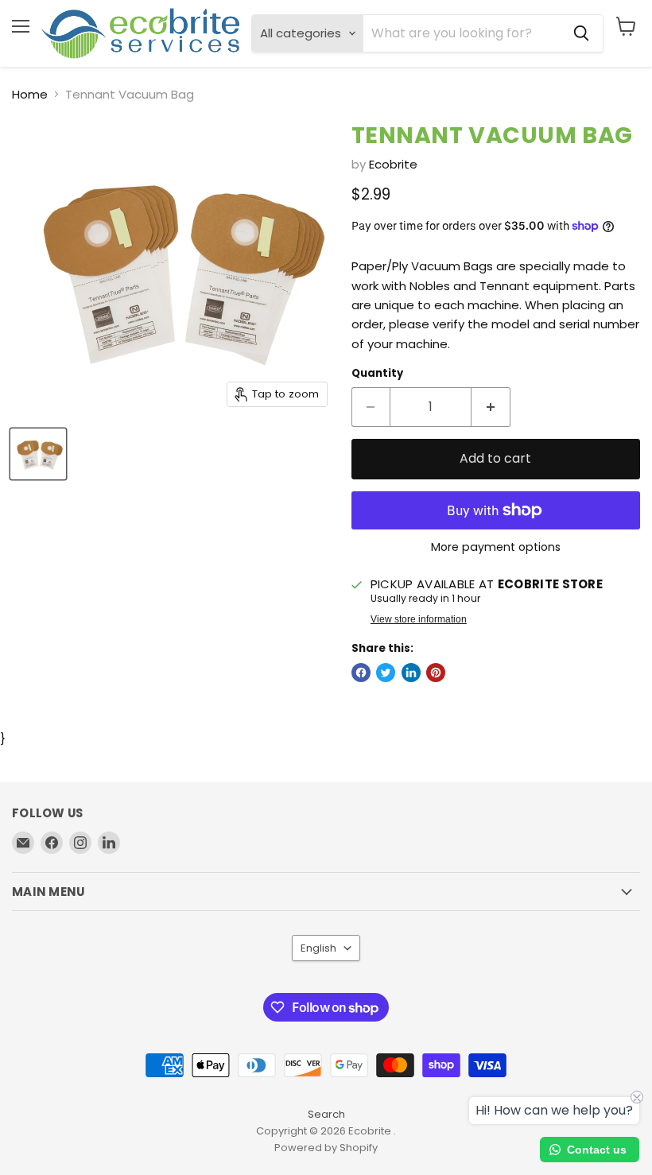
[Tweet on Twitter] (385, 672)
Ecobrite (393, 164)
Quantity (377, 373)
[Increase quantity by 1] (491, 407)
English (318, 948)
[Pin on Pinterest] (435, 672)
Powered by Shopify (326, 1147)
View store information (419, 619)
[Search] (581, 33)
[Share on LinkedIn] (411, 672)
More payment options (496, 547)
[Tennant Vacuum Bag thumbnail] (38, 454)
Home (30, 94)
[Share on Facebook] (361, 672)
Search (326, 1114)
